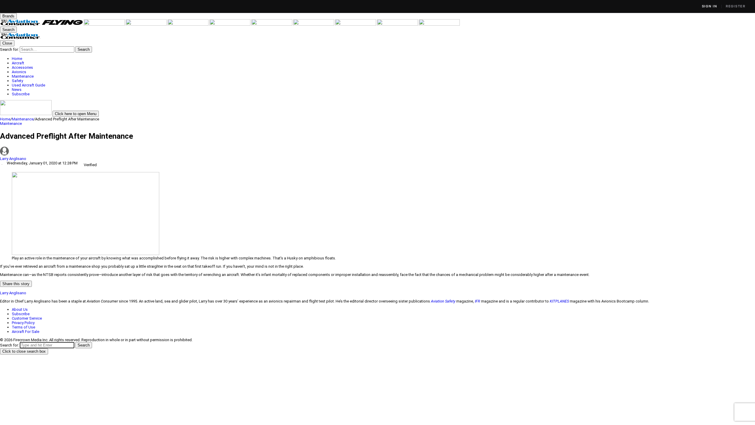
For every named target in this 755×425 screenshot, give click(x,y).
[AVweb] (147, 24)
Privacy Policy (23, 323)
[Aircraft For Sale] (188, 24)
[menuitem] (383, 58)
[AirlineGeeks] (105, 24)
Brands (8, 16)
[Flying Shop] (439, 24)
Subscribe (20, 314)
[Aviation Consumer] (21, 24)
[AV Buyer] (230, 24)
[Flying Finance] (356, 24)
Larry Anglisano (13, 158)
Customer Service (27, 318)
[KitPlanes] (272, 24)
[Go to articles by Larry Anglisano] (377, 151)
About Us (20, 309)
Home (5, 119)
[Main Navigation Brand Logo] (20, 38)
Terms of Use (23, 327)
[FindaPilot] (398, 24)
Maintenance (23, 119)
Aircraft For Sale (25, 331)
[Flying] (63, 24)
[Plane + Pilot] (314, 24)
